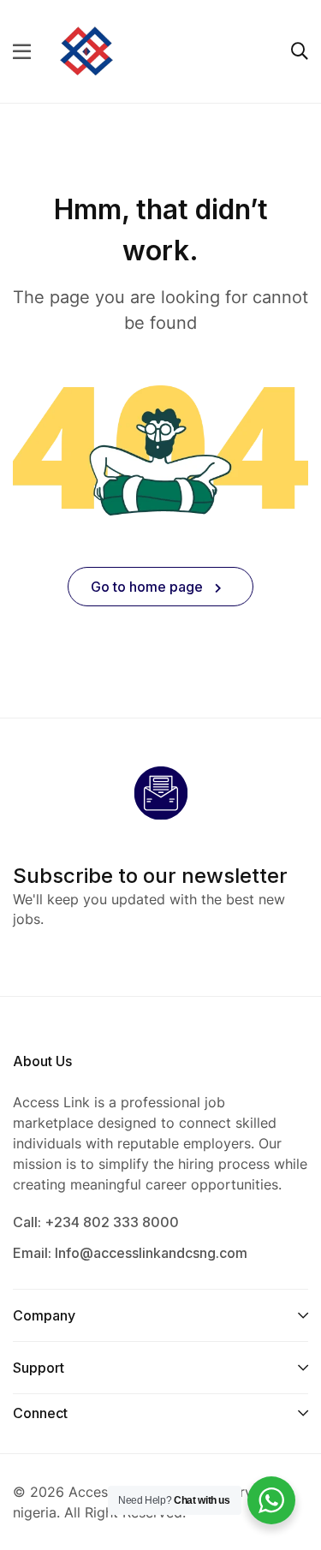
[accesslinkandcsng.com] (86, 49)
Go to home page (148, 586)
